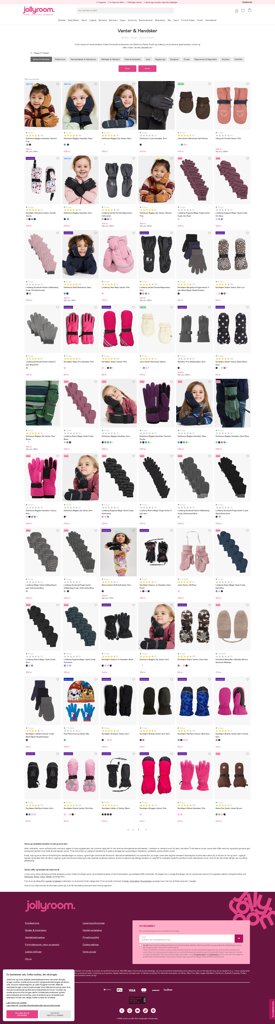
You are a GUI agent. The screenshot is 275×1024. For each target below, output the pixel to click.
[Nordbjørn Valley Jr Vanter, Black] (103, 814)
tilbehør (57, 881)
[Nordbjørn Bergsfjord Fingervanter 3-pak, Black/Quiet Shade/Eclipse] (179, 293)
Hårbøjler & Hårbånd (110, 59)
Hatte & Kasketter (133, 59)
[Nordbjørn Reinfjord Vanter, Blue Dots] (179, 740)
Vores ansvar (89, 951)
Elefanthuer (60, 59)
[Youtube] (137, 1010)
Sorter (147, 68)
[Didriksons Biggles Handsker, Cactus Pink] (27, 517)
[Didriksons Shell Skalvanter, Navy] (65, 293)
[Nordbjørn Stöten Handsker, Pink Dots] (181, 814)
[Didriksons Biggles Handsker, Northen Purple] (105, 442)
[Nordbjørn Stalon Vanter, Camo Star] (224, 293)
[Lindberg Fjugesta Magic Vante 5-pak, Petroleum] (222, 219)
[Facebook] (121, 1010)
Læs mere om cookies (16, 1002)
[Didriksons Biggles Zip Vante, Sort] (65, 517)
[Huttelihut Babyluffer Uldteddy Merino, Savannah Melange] (217, 666)
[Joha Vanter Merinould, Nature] (179, 145)
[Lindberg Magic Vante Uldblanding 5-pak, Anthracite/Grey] (27, 591)
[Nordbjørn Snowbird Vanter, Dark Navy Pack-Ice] (32, 219)
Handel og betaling (92, 930)
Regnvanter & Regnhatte (206, 59)
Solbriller (238, 59)
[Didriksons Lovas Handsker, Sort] (141, 145)
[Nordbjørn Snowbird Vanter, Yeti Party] (35, 219)
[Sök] (170, 10)
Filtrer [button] (127, 68)
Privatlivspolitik (91, 937)
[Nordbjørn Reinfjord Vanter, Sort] (181, 740)
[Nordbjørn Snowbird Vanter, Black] (29, 219)
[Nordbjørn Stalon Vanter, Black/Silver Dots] (222, 293)
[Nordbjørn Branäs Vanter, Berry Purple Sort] (143, 740)
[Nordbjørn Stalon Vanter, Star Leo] (217, 293)
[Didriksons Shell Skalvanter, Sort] (67, 293)
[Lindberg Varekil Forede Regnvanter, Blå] (108, 219)
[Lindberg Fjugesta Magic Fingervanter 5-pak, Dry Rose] (179, 219)
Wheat (49, 876)
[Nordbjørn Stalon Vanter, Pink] (219, 293)
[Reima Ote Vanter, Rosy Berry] (222, 814)
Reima (36, 876)
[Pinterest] (153, 1010)
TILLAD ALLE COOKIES (22, 1014)
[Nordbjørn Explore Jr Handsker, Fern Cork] (149, 591)
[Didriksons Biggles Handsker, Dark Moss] (111, 442)
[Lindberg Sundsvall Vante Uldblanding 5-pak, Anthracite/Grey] (179, 517)
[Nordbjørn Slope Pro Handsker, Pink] (65, 368)
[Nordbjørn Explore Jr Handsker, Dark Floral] (141, 591)
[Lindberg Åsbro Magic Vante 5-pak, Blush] (65, 442)
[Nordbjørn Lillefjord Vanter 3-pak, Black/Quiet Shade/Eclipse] (27, 740)
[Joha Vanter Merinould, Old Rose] (184, 145)
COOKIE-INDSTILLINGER (55, 1014)
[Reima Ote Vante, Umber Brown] (217, 814)
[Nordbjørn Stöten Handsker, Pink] (179, 814)
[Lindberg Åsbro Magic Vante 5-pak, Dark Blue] (67, 442)
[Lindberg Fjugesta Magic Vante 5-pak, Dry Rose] (217, 219)
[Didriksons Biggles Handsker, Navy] (27, 145)
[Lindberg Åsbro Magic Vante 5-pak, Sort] (70, 442)
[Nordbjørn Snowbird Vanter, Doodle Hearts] (27, 219)
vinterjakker (134, 881)
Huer (148, 59)
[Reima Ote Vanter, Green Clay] (219, 814)
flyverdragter (146, 881)
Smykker (225, 59)
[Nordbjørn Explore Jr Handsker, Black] (143, 591)
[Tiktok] (145, 1010)
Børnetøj (124, 38)
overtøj (48, 881)
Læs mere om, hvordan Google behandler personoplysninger (33, 1005)
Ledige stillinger (33, 951)
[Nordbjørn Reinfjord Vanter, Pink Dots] (186, 740)
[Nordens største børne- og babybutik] (38, 9)
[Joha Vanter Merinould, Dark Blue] (182, 145)
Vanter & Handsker (146, 38)
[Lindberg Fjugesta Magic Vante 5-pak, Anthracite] (219, 219)
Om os (28, 958)
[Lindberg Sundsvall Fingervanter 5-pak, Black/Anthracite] (27, 293)
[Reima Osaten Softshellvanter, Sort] (103, 591)
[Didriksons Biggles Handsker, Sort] (30, 145)
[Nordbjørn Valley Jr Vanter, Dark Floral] (111, 814)
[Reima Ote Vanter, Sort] (224, 814)
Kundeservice (247, 2)
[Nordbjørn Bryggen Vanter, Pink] (141, 814)
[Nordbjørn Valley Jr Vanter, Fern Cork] (108, 814)
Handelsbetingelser (35, 937)
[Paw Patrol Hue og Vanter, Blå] (65, 740)
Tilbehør (133, 38)
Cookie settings (91, 944)
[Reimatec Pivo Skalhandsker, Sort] (179, 368)
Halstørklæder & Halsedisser (83, 59)
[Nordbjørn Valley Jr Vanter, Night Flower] (105, 814)
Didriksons (28, 876)
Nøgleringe (160, 59)
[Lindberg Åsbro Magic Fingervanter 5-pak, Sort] (141, 517)
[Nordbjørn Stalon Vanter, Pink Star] (65, 814)
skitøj (126, 881)
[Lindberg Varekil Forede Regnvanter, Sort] (105, 219)
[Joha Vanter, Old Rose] (179, 591)
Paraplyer (174, 59)
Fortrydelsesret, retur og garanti (42, 944)
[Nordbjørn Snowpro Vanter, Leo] (105, 740)
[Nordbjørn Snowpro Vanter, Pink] (108, 740)
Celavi (42, 876)
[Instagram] (129, 1010)
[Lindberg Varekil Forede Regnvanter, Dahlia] (111, 219)
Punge (186, 59)
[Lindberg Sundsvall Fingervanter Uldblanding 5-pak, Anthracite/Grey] (30, 293)
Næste (146, 830)
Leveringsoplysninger (94, 923)
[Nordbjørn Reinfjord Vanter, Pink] (184, 740)
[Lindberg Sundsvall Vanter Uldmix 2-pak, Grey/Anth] (27, 368)
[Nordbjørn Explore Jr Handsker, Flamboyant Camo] (146, 591)
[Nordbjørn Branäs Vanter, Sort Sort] (141, 740)
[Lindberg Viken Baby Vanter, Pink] (103, 293)
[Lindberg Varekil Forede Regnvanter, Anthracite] (103, 219)
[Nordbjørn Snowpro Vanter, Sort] (103, 740)
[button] (242, 10)
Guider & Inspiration (35, 930)
